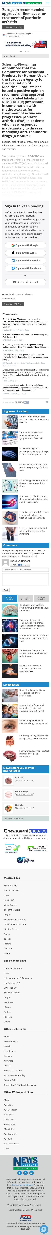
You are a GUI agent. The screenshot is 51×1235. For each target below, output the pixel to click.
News (6, 895)
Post (6, 590)
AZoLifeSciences (11, 1143)
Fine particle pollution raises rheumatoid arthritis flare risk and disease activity (33, 499)
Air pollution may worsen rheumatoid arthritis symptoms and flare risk (31, 435)
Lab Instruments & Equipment (18, 978)
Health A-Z (9, 900)
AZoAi (6, 1148)
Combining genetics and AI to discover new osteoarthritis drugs (33, 483)
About (7, 1036)
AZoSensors (9, 1124)
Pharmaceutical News (22, 294)
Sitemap (8, 1056)
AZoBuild (8, 1138)
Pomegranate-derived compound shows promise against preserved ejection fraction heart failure (32, 624)
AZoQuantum (10, 1134)
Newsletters (9, 1051)
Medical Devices (11, 929)
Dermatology (21, 791)
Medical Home (11, 885)
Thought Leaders (12, 909)
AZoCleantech (10, 1109)
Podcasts (8, 948)
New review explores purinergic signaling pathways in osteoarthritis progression (33, 451)
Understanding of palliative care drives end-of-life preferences (32, 693)
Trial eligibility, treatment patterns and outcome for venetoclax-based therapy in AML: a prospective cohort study (25, 357)
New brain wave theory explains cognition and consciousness (30, 668)
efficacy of (7, 192)
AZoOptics (9, 1114)
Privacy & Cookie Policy (14, 1075)
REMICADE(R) (13, 101)
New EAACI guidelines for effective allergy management (33, 722)
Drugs (7, 934)
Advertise (8, 1060)
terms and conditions (22, 1185)
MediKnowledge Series (15, 919)
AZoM (6, 1100)
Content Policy (10, 1080)
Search (7, 1046)
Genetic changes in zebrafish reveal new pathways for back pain (33, 467)
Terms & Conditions (13, 1070)
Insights (7, 914)
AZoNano (8, 1105)
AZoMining (9, 1129)
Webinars (8, 1002)
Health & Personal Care (15, 924)
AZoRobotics (10, 1119)
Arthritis (19, 777)
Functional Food (11, 890)
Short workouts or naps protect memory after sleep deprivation (34, 754)
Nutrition (19, 805)
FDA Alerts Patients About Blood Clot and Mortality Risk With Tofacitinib (26, 335)
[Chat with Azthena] (44, 1229)
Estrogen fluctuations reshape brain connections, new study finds (33, 638)
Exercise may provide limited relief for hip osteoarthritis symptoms (33, 531)
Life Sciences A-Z (12, 983)
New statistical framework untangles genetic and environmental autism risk (31, 708)
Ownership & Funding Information (20, 1085)
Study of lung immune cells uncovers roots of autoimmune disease (34, 419)
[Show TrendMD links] (47, 402)
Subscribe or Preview (24, 780)
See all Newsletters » (13, 818)
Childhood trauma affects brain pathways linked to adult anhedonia (33, 608)
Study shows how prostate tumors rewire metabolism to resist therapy (33, 653)
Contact (7, 1065)
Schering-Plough (16, 64)
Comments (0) (8, 298)
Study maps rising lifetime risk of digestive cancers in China (33, 737)
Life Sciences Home (13, 968)
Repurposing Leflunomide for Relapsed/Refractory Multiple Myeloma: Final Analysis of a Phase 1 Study (24, 345)
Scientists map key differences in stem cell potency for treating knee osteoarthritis (33, 515)
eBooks (7, 938)
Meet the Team (11, 1041)
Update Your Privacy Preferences (25, 1205)
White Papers (10, 905)
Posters (7, 943)
